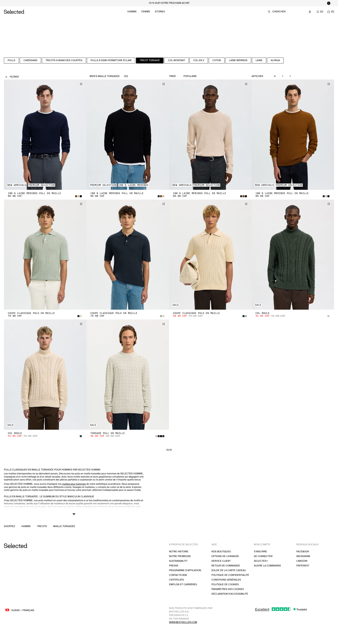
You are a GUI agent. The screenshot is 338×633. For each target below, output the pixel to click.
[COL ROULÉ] (293, 255)
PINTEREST (302, 566)
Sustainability (178, 561)
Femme (145, 12)
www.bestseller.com (183, 622)
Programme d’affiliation (185, 570)
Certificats (176, 580)
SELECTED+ (261, 561)
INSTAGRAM (303, 556)
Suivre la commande (267, 566)
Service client (221, 561)
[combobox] (198, 76)
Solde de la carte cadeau (228, 570)
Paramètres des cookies (227, 589)
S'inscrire (260, 552)
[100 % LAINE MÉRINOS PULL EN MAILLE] (45, 135)
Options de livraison (225, 556)
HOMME (26, 526)
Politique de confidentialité (230, 575)
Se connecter (263, 556)
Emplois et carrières (183, 584)
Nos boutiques (221, 552)
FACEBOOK (302, 552)
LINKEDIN (301, 561)
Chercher (279, 12)
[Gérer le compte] (309, 11)
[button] (45, 135)
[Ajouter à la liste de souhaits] (81, 84)
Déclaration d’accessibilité (229, 594)
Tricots (42, 526)
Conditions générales (226, 580)
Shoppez (9, 526)
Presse (173, 566)
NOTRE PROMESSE (180, 556)
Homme (132, 12)
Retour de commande (225, 566)
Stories (160, 12)
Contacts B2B (178, 575)
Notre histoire (178, 552)
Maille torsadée (64, 526)
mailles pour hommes (74, 484)
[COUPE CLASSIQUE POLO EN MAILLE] (45, 255)
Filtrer (14, 77)
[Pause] (328, 3)
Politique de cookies (225, 584)
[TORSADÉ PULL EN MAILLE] (127, 374)
